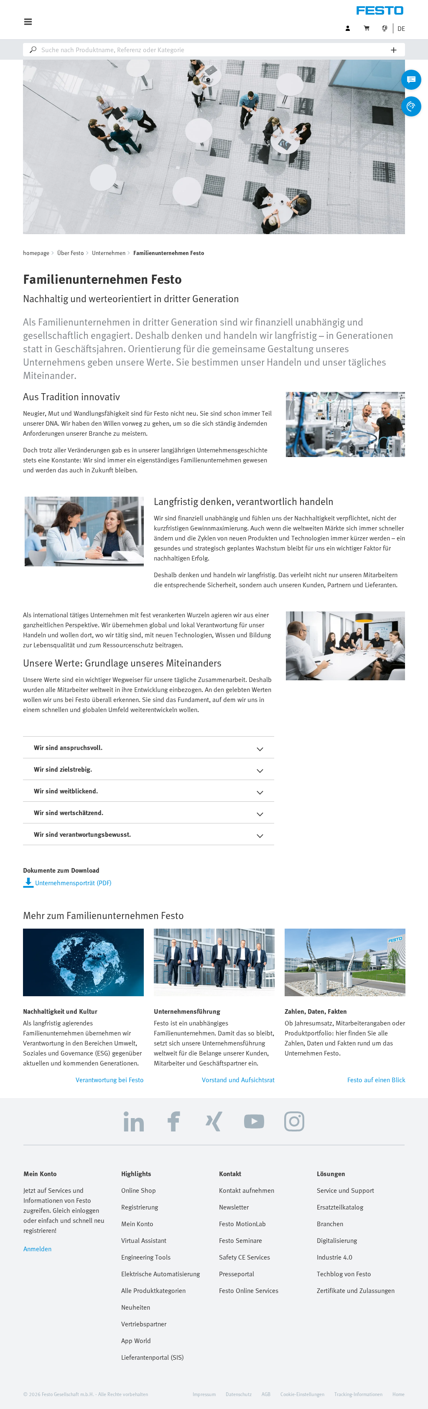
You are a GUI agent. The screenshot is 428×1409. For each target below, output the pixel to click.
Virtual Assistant (143, 1240)
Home (398, 1394)
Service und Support (345, 1190)
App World (136, 1341)
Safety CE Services (244, 1257)
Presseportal (236, 1274)
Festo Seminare (240, 1240)
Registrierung (139, 1207)
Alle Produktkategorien (153, 1290)
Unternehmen (108, 252)
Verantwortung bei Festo (110, 1080)
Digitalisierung (337, 1240)
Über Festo (70, 252)
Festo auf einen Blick (376, 1080)
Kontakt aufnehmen (246, 1190)
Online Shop (138, 1190)
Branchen (330, 1224)
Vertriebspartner (143, 1324)
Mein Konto (137, 1224)
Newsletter (234, 1207)
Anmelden (37, 1249)
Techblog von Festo (344, 1274)
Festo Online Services (248, 1290)
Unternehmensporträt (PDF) (73, 883)
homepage (36, 252)
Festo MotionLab (242, 1224)
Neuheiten (135, 1307)
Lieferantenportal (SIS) (152, 1357)
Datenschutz (239, 1394)
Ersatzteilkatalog (340, 1207)
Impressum (204, 1394)
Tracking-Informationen (358, 1394)
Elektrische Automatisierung (160, 1274)
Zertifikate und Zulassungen (356, 1290)
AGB (266, 1394)
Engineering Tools (146, 1257)
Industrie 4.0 (334, 1257)
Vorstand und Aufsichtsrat (238, 1080)
